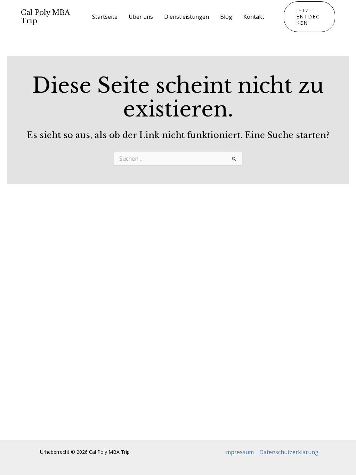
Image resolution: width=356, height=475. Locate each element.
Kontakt (253, 17)
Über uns (141, 17)
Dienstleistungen (186, 17)
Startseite (105, 17)
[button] (309, 16)
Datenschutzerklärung (288, 452)
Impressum (239, 452)
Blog (226, 17)
